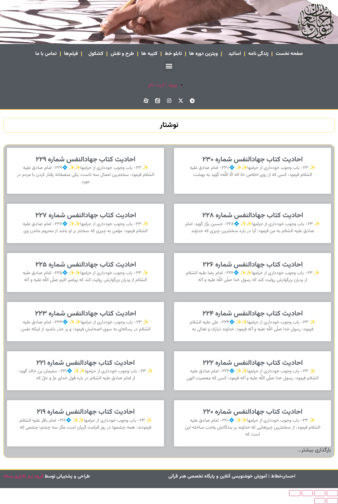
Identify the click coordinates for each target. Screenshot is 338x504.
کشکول (95, 54)
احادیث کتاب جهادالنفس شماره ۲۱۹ (86, 411)
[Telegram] (192, 101)
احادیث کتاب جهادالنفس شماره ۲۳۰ (252, 159)
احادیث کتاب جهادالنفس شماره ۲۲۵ (85, 264)
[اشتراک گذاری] (307, 493)
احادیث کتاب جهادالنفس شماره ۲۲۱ (85, 362)
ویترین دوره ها (203, 54)
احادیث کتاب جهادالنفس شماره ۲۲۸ (252, 215)
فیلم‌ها (71, 54)
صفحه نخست (289, 54)
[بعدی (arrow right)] (319, 501)
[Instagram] (169, 101)
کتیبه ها (149, 54)
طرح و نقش (122, 54)
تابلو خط (173, 54)
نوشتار (169, 125)
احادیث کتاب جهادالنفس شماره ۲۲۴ (252, 313)
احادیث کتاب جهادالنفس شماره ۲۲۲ (253, 362)
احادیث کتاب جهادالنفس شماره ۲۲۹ (85, 159)
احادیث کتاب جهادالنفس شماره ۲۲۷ (85, 215)
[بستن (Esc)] (294, 493)
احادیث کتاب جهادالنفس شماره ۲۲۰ (252, 411)
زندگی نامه (258, 54)
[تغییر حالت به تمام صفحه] (319, 493)
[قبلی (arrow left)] (332, 501)
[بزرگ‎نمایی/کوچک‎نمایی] (332, 493)
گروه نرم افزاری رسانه (23, 476)
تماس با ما (46, 54)
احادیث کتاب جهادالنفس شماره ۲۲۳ (85, 313)
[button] (169, 66)
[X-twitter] (181, 101)
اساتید (234, 54)
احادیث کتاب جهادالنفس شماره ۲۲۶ (253, 264)
